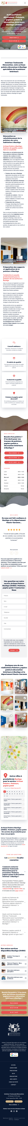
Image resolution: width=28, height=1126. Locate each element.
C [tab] (9, 791)
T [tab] (4, 796)
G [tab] (19, 791)
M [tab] (7, 793)
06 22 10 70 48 (13, 41)
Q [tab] (17, 793)
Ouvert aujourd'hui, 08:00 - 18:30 (14, 1098)
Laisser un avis (5, 568)
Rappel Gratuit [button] (13, 37)
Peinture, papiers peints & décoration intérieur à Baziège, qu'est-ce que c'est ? (12, 932)
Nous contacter (13, 453)
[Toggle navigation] (25, 2)
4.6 (22, 47)
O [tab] (12, 793)
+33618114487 (18, 888)
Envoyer (12, 650)
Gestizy (11, 1119)
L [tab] (4, 793)
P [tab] (14, 793)
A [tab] (4, 791)
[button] (9, 756)
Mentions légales (8, 1118)
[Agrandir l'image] (11, 681)
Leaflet (25, 769)
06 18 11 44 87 (13, 462)
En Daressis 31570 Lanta (14, 1096)
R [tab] (19, 793)
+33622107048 (6, 888)
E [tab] (14, 791)
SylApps (16, 1119)
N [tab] (9, 793)
